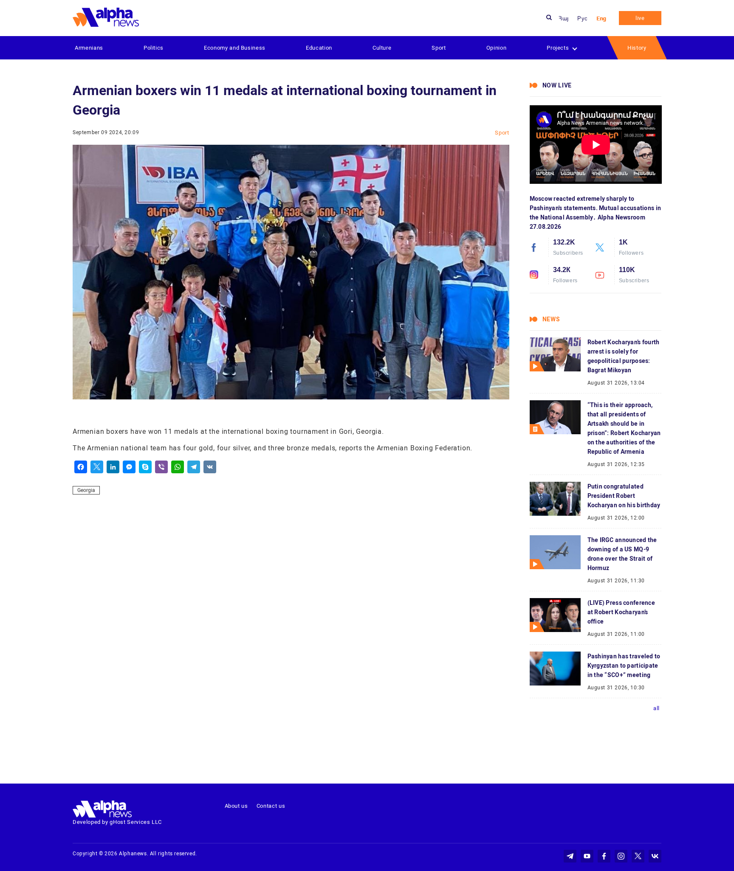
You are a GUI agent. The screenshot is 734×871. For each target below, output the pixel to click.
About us (236, 806)
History (636, 48)
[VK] (210, 467)
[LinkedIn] (113, 467)
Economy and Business (234, 48)
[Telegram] (194, 467)
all (656, 708)
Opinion (496, 48)
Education (319, 48)
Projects (558, 48)
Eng (601, 18)
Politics (154, 48)
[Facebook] (81, 467)
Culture (382, 48)
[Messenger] (129, 467)
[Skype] (145, 467)
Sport (439, 48)
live (640, 18)
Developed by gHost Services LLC (117, 822)
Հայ (564, 18)
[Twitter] (97, 467)
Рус (582, 18)
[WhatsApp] (177, 467)
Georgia (86, 490)
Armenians (89, 48)
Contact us (271, 806)
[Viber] (161, 467)
